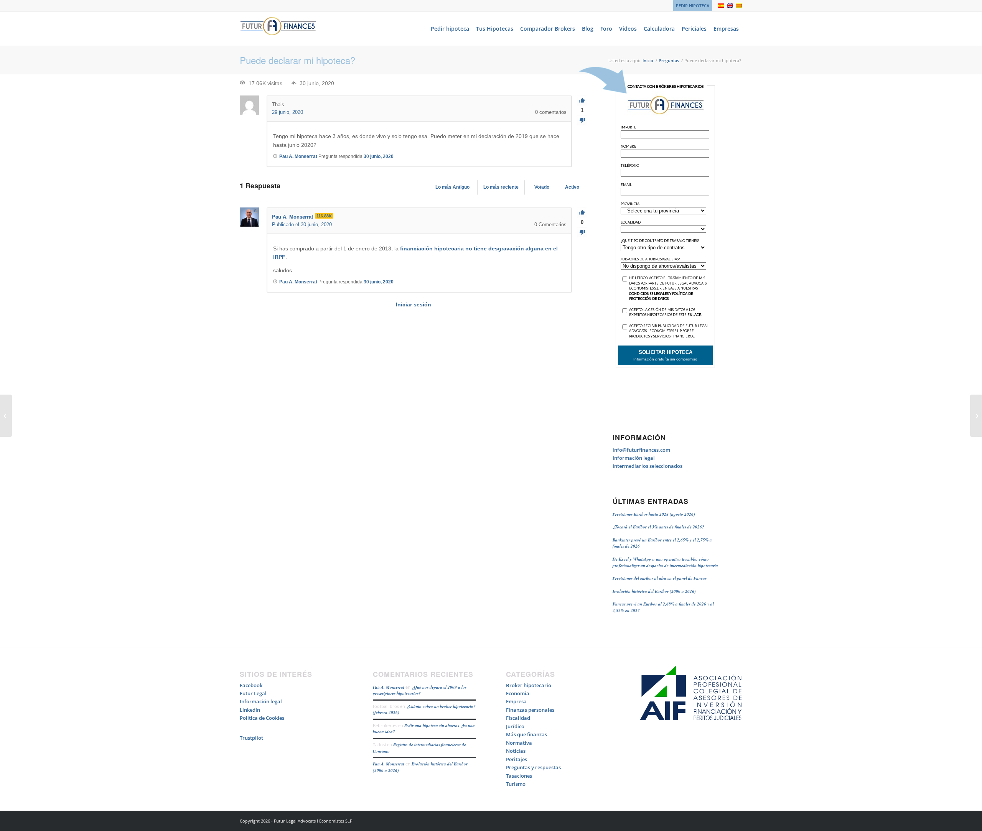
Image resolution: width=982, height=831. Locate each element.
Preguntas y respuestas (533, 767)
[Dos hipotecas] (6, 416)
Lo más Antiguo (452, 187)
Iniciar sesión (413, 304)
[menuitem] (690, 6)
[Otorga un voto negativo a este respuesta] (582, 232)
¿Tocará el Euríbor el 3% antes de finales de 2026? (658, 527)
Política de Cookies (262, 717)
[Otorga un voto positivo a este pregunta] (582, 100)
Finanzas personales (530, 709)
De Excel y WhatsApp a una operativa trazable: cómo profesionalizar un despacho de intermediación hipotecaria (665, 562)
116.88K (324, 216)
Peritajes (516, 759)
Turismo (516, 783)
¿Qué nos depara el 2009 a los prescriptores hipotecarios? (419, 690)
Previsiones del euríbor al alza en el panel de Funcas (660, 578)
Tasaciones (519, 775)
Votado (541, 187)
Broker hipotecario (528, 685)
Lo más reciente (501, 187)
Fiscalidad (518, 717)
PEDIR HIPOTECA (692, 5)
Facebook (251, 685)
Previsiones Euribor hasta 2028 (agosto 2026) (654, 514)
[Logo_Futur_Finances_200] (278, 29)
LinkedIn (250, 709)
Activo (572, 187)
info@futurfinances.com (641, 449)
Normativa (519, 742)
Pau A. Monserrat (388, 687)
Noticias (516, 750)
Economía (517, 693)
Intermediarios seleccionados (647, 465)
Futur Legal (253, 693)
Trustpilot (251, 737)
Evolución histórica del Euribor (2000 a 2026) (654, 591)
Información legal (634, 457)
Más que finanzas (526, 734)
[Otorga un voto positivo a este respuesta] (582, 212)
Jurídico (515, 726)
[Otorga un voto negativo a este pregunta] (582, 120)
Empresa (516, 701)
